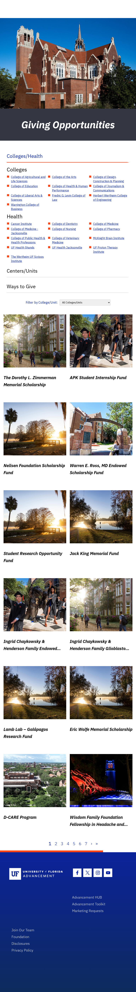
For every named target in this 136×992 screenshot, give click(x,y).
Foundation (20, 936)
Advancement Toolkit (88, 904)
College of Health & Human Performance (70, 188)
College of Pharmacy (106, 229)
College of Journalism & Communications (108, 188)
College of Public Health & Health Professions (28, 240)
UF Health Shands (22, 247)
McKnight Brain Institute (108, 238)
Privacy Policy (22, 950)
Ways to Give (21, 286)
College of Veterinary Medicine (65, 240)
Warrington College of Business (25, 207)
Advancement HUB (87, 897)
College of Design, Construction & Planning (108, 179)
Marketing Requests (88, 910)
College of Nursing (64, 229)
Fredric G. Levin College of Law (68, 198)
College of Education (24, 186)
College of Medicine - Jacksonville (24, 231)
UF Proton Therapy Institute (105, 250)
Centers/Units (22, 271)
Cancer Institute (21, 224)
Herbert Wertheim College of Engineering (110, 198)
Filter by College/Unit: (42, 302)
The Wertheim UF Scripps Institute (27, 259)
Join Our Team (23, 930)
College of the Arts (64, 177)
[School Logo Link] (36, 874)
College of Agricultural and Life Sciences (28, 179)
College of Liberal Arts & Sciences (26, 198)
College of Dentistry (65, 224)
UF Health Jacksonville (67, 247)
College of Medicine (105, 224)
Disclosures (21, 943)
